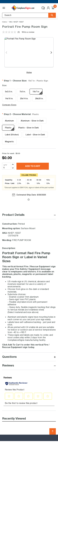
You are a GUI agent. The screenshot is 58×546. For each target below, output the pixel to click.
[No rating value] (10, 32)
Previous (6, 52)
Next (51, 52)
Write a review (28, 32)
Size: (4, 85)
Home (4, 22)
